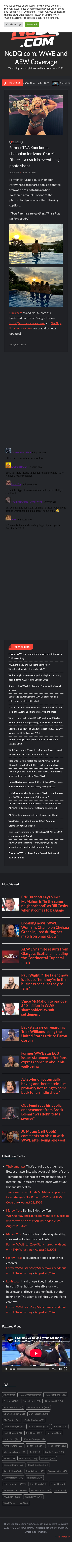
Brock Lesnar (13, 1407)
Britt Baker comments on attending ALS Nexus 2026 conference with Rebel (35, 834)
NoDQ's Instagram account (27, 323)
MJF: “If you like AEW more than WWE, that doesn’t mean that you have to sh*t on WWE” (35, 773)
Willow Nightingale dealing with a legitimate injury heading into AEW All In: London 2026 (35, 677)
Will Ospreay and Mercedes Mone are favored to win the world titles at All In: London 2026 (36, 752)
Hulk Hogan (13, 1432)
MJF (35, 1452)
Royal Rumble (38, 1464)
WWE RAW (33, 1496)
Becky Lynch (32, 1401)
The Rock (34, 1477)
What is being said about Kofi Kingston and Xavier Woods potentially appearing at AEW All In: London (35, 720)
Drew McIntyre (14, 1426)
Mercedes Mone (15, 1452)
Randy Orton (54, 1452)
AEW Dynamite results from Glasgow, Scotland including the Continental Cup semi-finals (33, 844)
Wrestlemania (41, 1490)
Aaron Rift (14, 172)
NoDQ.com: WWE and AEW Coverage (35, 57)
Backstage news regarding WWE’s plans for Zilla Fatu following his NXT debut (33, 698)
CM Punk (12, 1420)
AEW (9, 1394)
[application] (36, 1353)
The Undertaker (15, 1484)
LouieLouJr (13, 1281)
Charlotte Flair (14, 1413)
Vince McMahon (15, 1490)
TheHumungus (16, 1166)
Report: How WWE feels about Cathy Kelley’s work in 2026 (35, 688)
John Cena (12, 1439)
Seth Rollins (13, 1471)
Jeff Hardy (34, 1432)
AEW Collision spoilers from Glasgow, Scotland (33, 814)
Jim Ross (54, 1432)
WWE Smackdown (16, 1503)
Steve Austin (57, 1471)
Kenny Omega (34, 1439)
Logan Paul (35, 1445)
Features (17, 141)
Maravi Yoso (14, 1210)
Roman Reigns (14, 1464)
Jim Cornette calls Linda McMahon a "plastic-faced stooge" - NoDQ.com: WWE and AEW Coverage (35, 1197)
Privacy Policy (62, 1536)
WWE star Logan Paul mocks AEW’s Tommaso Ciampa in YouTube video (32, 823)
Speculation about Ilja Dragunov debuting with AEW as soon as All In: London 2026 (36, 730)
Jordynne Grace (17, 344)
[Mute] (60, 1369)
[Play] (6, 1369)
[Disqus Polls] (36, 400)
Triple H (58, 1484)
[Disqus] (36, 489)
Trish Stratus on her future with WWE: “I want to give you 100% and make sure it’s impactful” (36, 795)
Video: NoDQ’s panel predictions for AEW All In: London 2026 (34, 741)
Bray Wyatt (54, 1401)
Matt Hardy (57, 1445)
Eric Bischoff (39, 1426)
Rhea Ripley (28, 1458)
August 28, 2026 (31, 1202)
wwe (60, 1490)
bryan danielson (38, 1407)
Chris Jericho (39, 1413)
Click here (15, 313)
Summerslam (13, 1477)
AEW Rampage (55, 1394)
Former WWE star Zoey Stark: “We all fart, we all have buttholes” (34, 855)
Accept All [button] (32, 24)
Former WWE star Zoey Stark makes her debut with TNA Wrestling (35, 656)
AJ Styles (11, 1401)
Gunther (60, 1426)
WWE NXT (12, 1496)
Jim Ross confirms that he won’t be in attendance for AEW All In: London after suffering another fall (35, 805)
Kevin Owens (13, 1445)
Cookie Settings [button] (13, 24)
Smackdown (35, 1471)
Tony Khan (38, 1484)
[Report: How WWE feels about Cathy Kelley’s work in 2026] (41, 83)
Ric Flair (48, 1458)
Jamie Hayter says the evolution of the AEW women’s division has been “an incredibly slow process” (36, 784)
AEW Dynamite (30, 1394)
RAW (9, 1458)
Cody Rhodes (34, 1420)
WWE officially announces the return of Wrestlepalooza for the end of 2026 (29, 666)
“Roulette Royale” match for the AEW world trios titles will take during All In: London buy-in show (34, 763)
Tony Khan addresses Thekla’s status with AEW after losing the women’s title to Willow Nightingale (35, 709)
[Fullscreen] (65, 1369)
